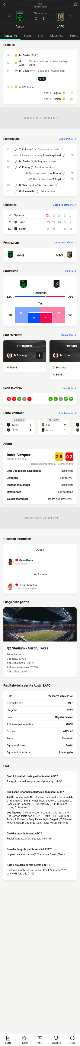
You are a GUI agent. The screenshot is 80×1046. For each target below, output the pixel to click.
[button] (17, 355)
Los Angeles (40, 574)
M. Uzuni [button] (22, 63)
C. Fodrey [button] (24, 167)
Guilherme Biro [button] (27, 191)
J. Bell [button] (22, 87)
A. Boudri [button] (55, 173)
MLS (70, 703)
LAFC (22, 222)
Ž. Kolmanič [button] (26, 149)
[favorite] (75, 4)
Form (27, 35)
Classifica (56, 35)
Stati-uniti (67, 738)
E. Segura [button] (55, 93)
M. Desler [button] (24, 55)
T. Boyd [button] (56, 179)
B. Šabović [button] (25, 185)
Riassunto (10, 35)
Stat (40, 35)
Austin (22, 229)
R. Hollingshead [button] (52, 155)
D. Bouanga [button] (59, 367)
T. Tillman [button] (55, 98)
